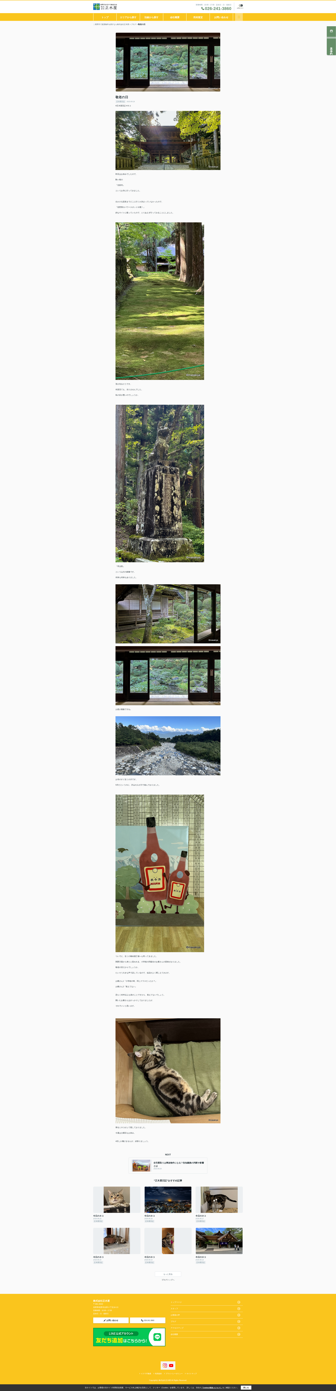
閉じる (246, 1388)
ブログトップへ (168, 1280)
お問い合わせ (221, 17)
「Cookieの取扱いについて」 (211, 1388)
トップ (105, 17)
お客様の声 (175, 1315)
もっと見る (168, 1274)
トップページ (176, 1302)
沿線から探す (151, 17)
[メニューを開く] (239, 17)
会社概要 (175, 17)
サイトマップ (192, 1374)
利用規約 (158, 1374)
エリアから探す (128, 17)
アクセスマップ (177, 1328)
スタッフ (174, 1309)
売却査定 (198, 17)
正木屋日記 (120, 102)
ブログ (173, 1321)
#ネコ (128, 106)
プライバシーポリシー (174, 1374)
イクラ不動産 (146, 1374)
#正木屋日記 (121, 106)
